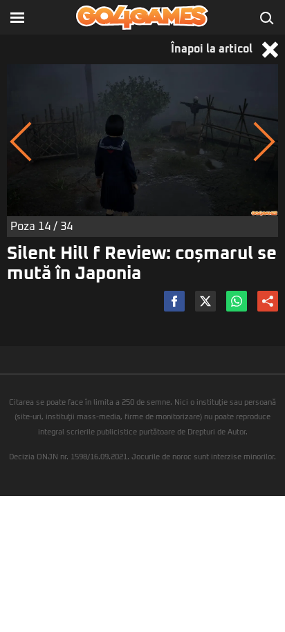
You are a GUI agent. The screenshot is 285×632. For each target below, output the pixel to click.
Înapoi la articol (213, 49)
